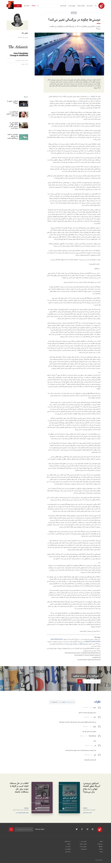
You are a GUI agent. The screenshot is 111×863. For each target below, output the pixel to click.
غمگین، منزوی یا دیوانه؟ (12, 102)
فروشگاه (33, 6)
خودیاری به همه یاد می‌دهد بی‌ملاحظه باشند (12, 136)
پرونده (101, 852)
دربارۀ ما (68, 844)
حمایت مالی (26, 6)
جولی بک (25, 33)
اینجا (84, 631)
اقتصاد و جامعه (81, 6)
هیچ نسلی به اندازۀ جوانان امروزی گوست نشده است (13, 125)
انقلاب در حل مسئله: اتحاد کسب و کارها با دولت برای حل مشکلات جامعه (19, 787)
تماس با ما (68, 846)
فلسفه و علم (63, 6)
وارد (64, 702)
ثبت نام (55, 702)
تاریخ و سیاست (71, 6)
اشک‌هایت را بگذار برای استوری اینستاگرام (12, 114)
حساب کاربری (67, 841)
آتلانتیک (92, 96)
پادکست (100, 849)
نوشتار (101, 841)
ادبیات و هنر (89, 6)
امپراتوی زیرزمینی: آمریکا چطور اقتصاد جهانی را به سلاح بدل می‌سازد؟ (91, 787)
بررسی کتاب (99, 844)
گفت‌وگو (100, 846)
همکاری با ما (67, 849)
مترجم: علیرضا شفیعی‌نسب (21, 60)
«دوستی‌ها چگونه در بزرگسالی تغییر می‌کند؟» (76, 644)
